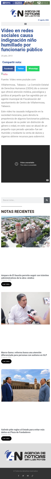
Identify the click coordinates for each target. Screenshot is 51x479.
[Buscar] (47, 200)
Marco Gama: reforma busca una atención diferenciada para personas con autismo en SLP (24, 353)
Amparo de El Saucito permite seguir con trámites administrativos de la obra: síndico (25, 276)
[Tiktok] (32, 476)
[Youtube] (28, 476)
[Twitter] (23, 476)
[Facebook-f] (18, 476)
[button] (25, 24)
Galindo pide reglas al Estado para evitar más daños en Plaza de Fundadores (22, 430)
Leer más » (6, 284)
